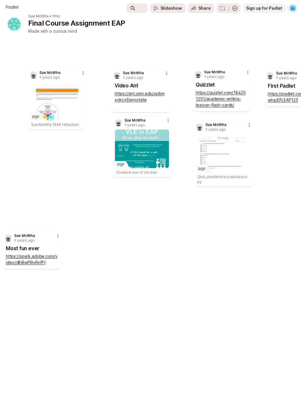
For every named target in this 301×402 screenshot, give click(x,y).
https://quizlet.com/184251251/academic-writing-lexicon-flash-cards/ (221, 98)
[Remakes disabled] (222, 8)
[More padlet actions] (235, 8)
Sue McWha (38, 16)
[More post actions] (54, 238)
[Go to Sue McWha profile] (8, 238)
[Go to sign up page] (292, 8)
